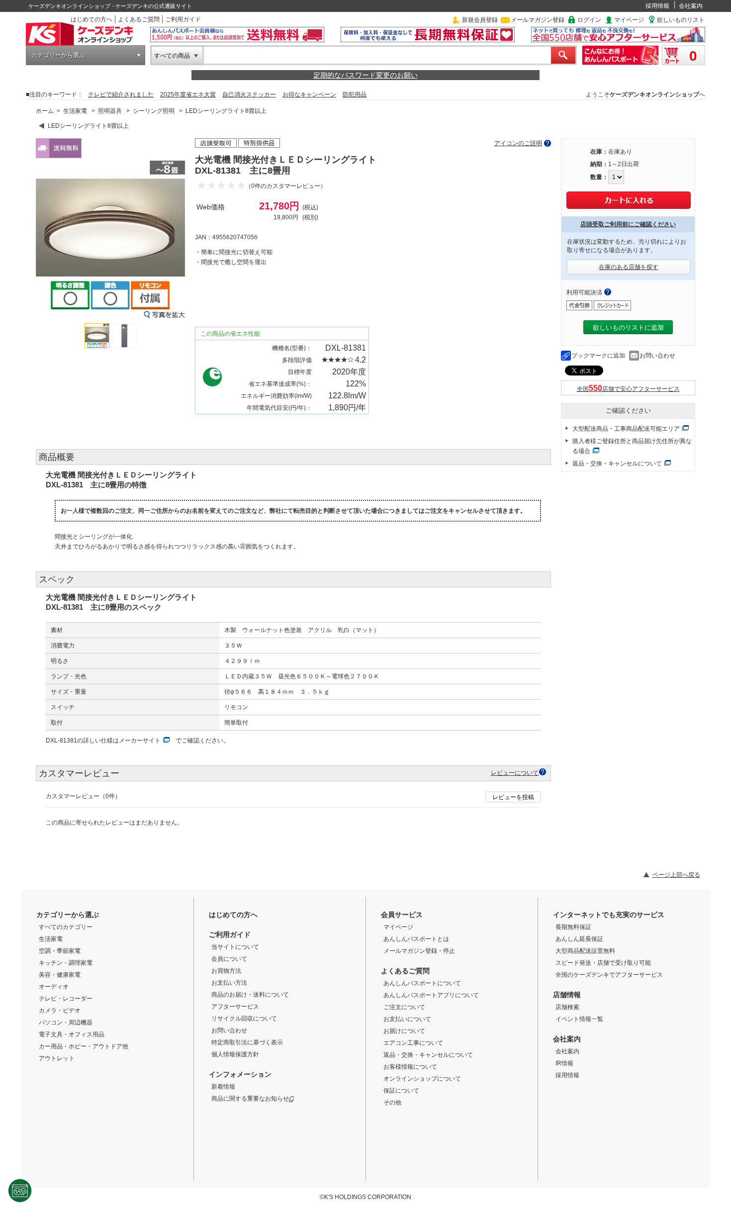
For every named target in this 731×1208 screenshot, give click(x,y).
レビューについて (515, 772)
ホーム (45, 110)
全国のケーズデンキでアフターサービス (609, 974)
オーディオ (54, 986)
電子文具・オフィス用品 (71, 1034)
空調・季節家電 (60, 950)
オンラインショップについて (422, 1078)
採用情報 (657, 5)
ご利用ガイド (183, 19)
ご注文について (404, 1007)
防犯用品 (354, 94)
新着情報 (223, 1086)
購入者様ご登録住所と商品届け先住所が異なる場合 (632, 446)
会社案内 (691, 5)
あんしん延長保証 (579, 938)
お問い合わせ (657, 355)
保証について (401, 1090)
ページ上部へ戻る (676, 874)
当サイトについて (235, 946)
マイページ (629, 19)
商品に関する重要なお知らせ (250, 1098)
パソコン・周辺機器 (65, 1022)
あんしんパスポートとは (416, 938)
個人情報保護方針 (235, 1054)
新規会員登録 (480, 19)
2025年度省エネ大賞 (188, 94)
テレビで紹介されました (121, 94)
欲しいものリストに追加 (628, 327)
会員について (229, 958)
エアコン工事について (413, 1042)
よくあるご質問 (139, 19)
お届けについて (404, 1030)
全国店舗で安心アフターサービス (628, 388)
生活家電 (75, 110)
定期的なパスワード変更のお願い (365, 75)
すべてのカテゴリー (65, 927)
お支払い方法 (229, 982)
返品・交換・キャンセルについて (617, 463)
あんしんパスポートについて (422, 983)
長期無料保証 (573, 927)
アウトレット (57, 1058)
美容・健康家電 (60, 974)
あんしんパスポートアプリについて (431, 995)
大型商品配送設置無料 (585, 950)
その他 (392, 1102)
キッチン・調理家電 (65, 962)
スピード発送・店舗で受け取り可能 (603, 962)
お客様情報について (410, 1066)
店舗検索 (567, 1007)
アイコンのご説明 (518, 143)
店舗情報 (567, 995)
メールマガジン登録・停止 (419, 950)
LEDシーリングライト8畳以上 (226, 110)
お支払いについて (407, 1019)
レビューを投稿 (513, 797)
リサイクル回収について (244, 1018)
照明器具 (110, 110)
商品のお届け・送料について (250, 994)
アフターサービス (235, 1006)
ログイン (589, 19)
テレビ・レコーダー (65, 998)
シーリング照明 (154, 110)
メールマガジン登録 (537, 19)
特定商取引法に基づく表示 (247, 1042)
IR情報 (564, 1063)
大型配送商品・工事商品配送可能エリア (626, 428)
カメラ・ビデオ (60, 1010)
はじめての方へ (91, 19)
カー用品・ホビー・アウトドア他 (83, 1046)
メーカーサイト (140, 740)
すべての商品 (172, 55)
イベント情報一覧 (579, 1019)
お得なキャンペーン (309, 94)
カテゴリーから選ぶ (58, 55)
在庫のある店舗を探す (628, 267)
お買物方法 (226, 970)
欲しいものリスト (681, 19)
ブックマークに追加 (598, 355)
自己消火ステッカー (249, 94)
